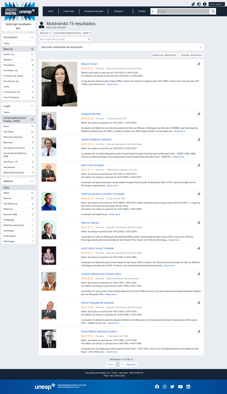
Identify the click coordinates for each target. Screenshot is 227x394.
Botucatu (18, 143)
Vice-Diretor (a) (18, 82)
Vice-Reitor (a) (18, 71)
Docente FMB (18, 215)
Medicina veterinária (18, 226)
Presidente (18, 66)
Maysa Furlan (89, 63)
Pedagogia (18, 220)
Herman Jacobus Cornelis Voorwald (102, 193)
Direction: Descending (191, 55)
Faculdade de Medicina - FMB (18, 155)
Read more (112, 84)
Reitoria (18, 199)
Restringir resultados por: (18, 26)
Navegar (118, 11)
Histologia (18, 231)
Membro (18, 60)
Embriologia (18, 237)
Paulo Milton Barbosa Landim (99, 331)
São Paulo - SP (18, 162)
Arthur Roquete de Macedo (97, 302)
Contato (141, 11)
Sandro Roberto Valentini (96, 139)
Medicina (18, 210)
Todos (7, 43)
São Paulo (18, 132)
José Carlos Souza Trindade (97, 248)
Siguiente (130, 364)
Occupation (11, 37)
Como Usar (68, 11)
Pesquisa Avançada (93, 11)
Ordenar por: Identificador (164, 55)
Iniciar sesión (216, 4)
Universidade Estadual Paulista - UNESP (18, 119)
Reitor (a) (18, 49)
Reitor (18, 193)
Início (50, 11)
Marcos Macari (90, 222)
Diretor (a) (18, 55)
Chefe (18, 87)
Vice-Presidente (18, 98)
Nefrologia (18, 242)
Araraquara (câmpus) (18, 148)
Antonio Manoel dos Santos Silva (101, 273)
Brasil (18, 127)
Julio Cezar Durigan (92, 165)
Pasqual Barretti (91, 113)
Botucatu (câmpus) (18, 138)
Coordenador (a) (18, 93)
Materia (8, 181)
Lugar (7, 106)
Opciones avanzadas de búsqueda (61, 47)
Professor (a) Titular (18, 76)
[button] (193, 4)
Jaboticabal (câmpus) (18, 173)
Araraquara (18, 168)
